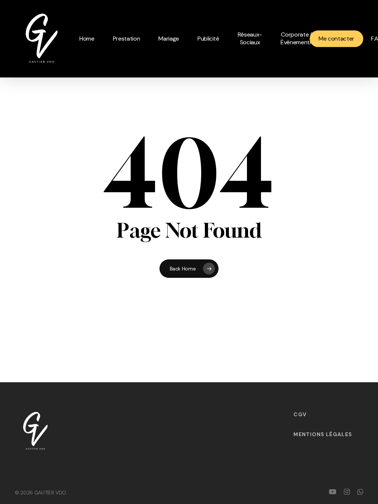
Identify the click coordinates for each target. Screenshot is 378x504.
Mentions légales (322, 434)
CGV (300, 414)
